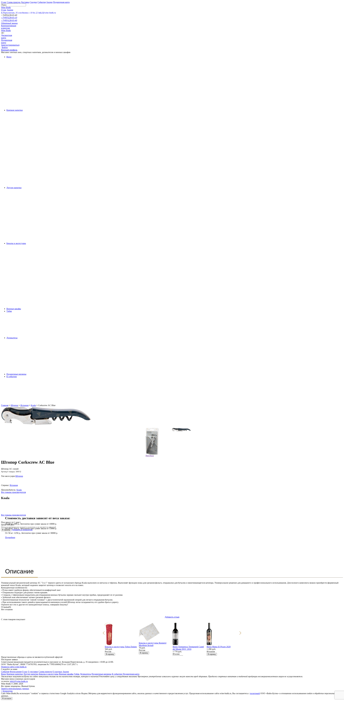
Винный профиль (9, 50)
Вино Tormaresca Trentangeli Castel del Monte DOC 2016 (188, 648)
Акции (49, 2)
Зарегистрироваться (10, 45)
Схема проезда (13, 2)
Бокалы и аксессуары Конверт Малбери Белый (152, 644)
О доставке (33, 671)
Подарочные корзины (16, 374)
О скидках (57, 671)
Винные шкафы (13, 309)
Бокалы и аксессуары (16, 243)
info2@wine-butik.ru (19, 681)
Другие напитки (14, 187)
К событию (11, 376)
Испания (24, 405)
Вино (8, 57)
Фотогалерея (16, 671)
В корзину (110, 654)
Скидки (33, 2)
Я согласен (6, 699)
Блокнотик (8, 691)
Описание (19, 571)
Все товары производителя (13, 492)
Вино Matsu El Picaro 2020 (219, 647)
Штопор (14, 405)
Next (152, 456)
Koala (33, 405)
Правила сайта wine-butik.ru (13, 667)
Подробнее (10, 537)
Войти (5, 47)
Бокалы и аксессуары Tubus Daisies (121, 647)
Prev (148, 456)
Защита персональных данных (15, 688)
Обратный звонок (9, 23)
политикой (255, 693)
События (41, 2)
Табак (9, 311)
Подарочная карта (61, 2)
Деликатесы (11, 338)
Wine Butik (6, 7)
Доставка (25, 2)
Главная (4, 405)
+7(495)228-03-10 (9, 17)
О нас (3, 2)
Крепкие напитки (14, 110)
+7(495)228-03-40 (9, 20)
